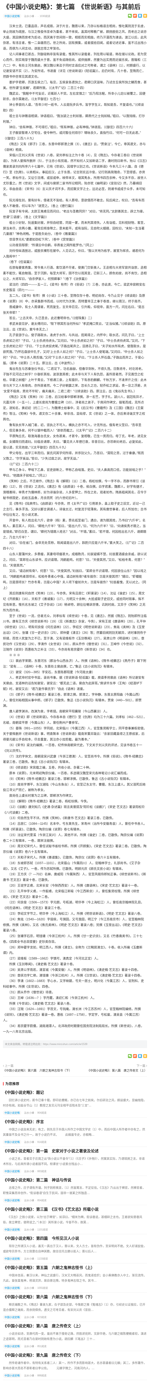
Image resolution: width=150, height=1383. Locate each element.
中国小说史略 (12, 16)
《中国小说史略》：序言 (23, 1122)
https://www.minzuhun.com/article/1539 (65, 1044)
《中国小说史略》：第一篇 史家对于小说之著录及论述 (51, 1151)
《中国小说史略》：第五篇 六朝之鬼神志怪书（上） (49, 1268)
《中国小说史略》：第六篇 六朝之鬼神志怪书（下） (37, 1070)
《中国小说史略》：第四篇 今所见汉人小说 (41, 1238)
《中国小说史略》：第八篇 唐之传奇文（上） (117, 1070)
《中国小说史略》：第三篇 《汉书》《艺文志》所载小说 (51, 1209)
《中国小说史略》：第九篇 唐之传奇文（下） (43, 1355)
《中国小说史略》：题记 (23, 1092)
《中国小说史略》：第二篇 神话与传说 (37, 1180)
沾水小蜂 (29, 16)
